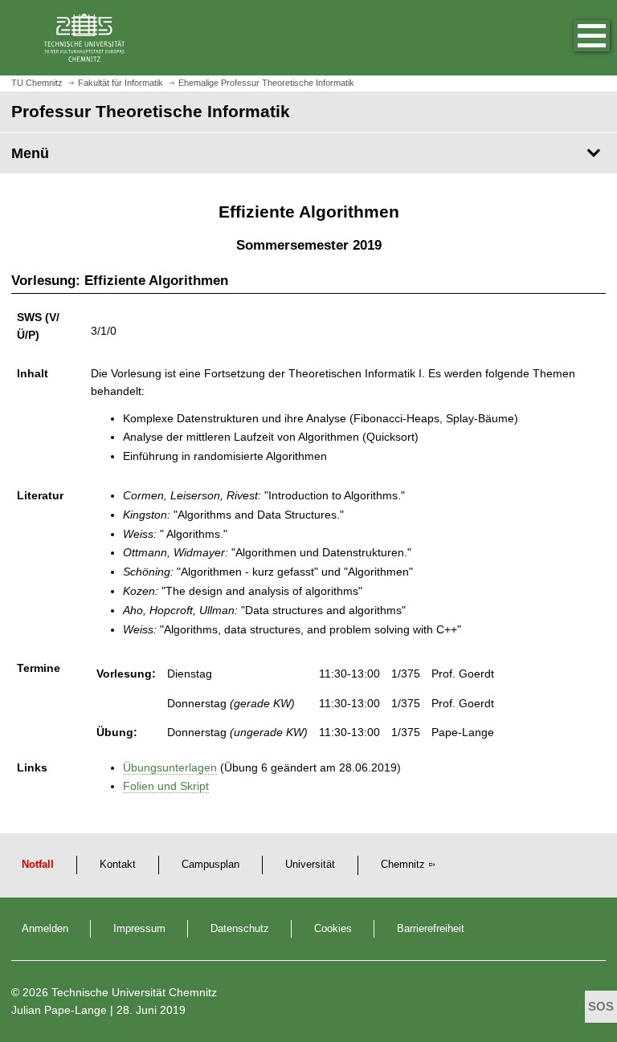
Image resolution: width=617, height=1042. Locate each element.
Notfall (38, 864)
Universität (310, 864)
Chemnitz (403, 864)
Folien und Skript (166, 785)
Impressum (139, 928)
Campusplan (210, 864)
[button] (575, 37)
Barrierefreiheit (430, 928)
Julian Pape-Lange (59, 1009)
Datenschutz (239, 928)
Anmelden (45, 928)
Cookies (333, 928)
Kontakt (118, 864)
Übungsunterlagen (170, 767)
